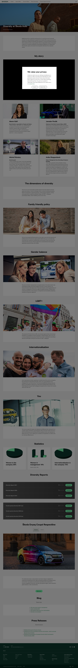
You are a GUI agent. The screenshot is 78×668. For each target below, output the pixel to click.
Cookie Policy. (32, 83)
